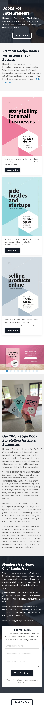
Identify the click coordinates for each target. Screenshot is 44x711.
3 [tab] (14, 371)
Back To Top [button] (22, 702)
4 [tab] (18, 371)
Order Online (12, 170)
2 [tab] (11, 371)
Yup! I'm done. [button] (22, 673)
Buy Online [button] (22, 35)
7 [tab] (29, 371)
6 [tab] (26, 371)
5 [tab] (22, 371)
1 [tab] (7, 371)
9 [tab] (37, 371)
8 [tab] (33, 371)
